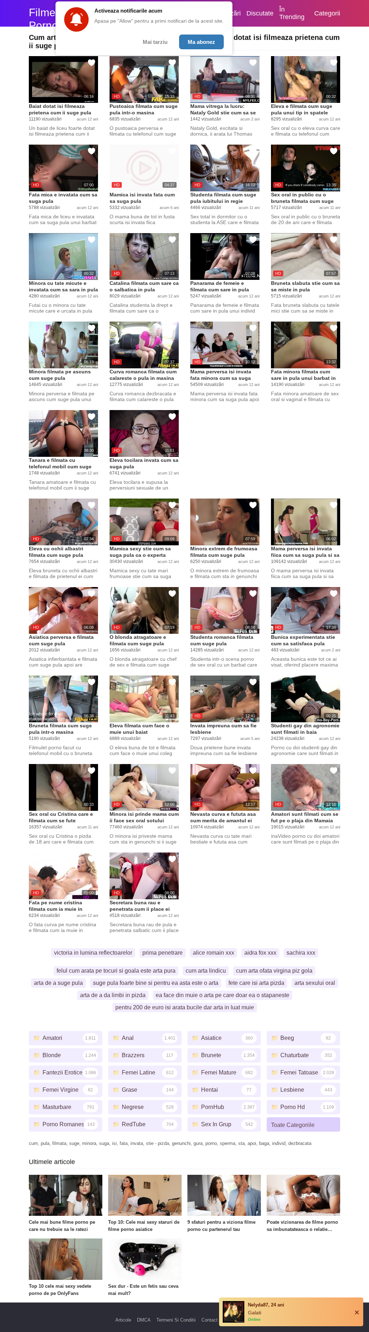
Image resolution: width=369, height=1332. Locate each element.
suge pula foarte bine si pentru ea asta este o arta (155, 983)
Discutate (260, 13)
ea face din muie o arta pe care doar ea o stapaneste (222, 995)
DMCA (144, 1320)
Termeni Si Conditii (176, 1320)
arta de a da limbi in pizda (113, 995)
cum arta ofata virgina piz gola (274, 971)
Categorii (327, 13)
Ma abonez (201, 42)
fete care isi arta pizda (256, 983)
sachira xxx (300, 953)
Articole (123, 1320)
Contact (209, 1320)
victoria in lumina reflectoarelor (93, 953)
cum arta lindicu (206, 971)
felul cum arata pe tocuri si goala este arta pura (116, 971)
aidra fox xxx (260, 953)
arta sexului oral (314, 983)
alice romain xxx (213, 953)
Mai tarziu (155, 42)
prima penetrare (162, 953)
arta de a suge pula (58, 983)
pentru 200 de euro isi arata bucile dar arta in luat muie (184, 1007)
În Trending (291, 13)
